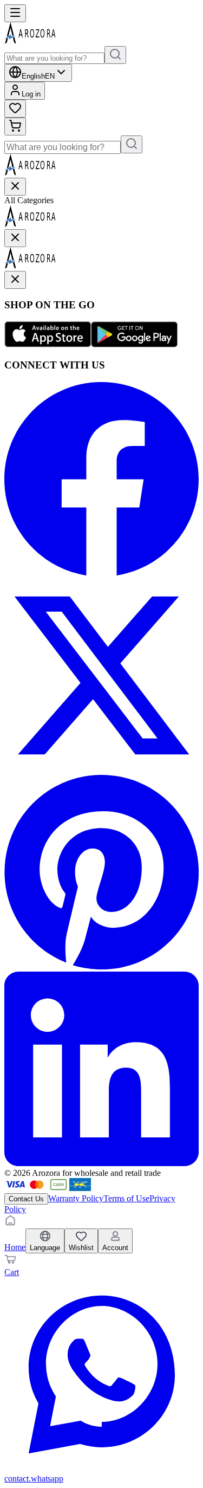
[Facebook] (101, 573)
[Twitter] (101, 769)
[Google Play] (134, 344)
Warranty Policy (75, 1198)
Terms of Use (126, 1198)
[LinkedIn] (101, 1163)
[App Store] (47, 344)
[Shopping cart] (15, 126)
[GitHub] (101, 966)
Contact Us (26, 1199)
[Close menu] (15, 187)
